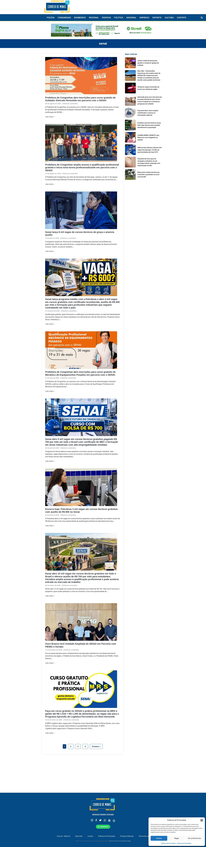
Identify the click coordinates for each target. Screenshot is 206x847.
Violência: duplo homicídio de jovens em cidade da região (148, 88)
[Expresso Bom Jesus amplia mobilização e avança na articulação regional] (130, 112)
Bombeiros (80, 17)
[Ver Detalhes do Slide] (103, 30)
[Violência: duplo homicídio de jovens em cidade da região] (130, 88)
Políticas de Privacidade (168, 843)
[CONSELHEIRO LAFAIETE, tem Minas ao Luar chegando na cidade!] (130, 137)
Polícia (51, 17)
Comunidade (64, 17)
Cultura (169, 17)
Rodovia (106, 17)
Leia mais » (49, 117)
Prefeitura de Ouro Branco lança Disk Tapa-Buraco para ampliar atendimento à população (149, 125)
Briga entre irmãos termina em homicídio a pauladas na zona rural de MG (148, 174)
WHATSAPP (104, 826)
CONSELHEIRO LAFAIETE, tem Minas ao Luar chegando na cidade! (148, 137)
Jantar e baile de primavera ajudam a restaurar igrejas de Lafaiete (148, 63)
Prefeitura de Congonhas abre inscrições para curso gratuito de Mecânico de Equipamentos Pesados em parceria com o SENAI (80, 373)
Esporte (156, 17)
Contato (181, 17)
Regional (94, 17)
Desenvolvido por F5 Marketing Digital (120, 841)
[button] (202, 820)
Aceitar (159, 838)
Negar (176, 838)
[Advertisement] (123, 6)
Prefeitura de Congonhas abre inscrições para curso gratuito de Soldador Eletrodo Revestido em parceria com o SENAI (80, 99)
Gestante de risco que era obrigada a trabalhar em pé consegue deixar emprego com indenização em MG (148, 162)
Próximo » (96, 746)
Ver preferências (194, 838)
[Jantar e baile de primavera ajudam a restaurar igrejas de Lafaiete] (130, 62)
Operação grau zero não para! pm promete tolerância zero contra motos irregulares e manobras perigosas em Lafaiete (149, 100)
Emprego (144, 17)
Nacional (131, 17)
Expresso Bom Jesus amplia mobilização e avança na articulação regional (147, 113)
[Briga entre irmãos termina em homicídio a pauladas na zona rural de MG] (130, 174)
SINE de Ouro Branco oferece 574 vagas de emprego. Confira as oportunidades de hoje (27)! (149, 150)
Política (118, 17)
